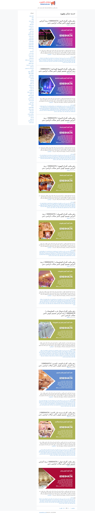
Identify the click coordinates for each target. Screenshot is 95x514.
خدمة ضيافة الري (56, 60)
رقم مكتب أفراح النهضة (43, 205)
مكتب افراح (72, 250)
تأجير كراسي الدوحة (68, 156)
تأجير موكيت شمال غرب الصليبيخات (59, 352)
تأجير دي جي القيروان (62, 251)
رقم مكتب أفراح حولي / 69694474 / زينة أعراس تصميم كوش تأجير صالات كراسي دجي (57, 463)
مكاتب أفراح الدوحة (47, 158)
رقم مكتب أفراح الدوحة (43, 157)
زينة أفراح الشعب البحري (51, 403)
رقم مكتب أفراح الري (50, 60)
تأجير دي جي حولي (62, 498)
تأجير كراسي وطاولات (45, 107)
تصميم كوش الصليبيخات (65, 301)
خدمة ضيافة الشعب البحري (69, 403)
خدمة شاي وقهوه (61, 60)
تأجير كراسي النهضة (68, 204)
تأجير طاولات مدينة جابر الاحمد (68, 450)
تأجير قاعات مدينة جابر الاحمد (59, 450)
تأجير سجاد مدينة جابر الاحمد (52, 449)
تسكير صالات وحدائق (62, 108)
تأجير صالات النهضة (50, 203)
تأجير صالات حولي (51, 498)
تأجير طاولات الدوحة (44, 155)
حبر (33, 49)
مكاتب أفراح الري (54, 61)
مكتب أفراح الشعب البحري (45, 404)
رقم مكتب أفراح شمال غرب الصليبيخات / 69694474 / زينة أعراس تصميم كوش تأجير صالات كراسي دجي (59, 313)
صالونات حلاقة (31, 73)
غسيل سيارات (31, 76)
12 (63, 508)
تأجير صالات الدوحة (50, 155)
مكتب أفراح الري (45, 61)
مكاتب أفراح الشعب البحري (58, 404)
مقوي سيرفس (31, 108)
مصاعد (32, 105)
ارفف (33, 17)
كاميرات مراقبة (31, 95)
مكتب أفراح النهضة (66, 207)
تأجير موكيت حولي (57, 499)
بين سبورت (32, 27)
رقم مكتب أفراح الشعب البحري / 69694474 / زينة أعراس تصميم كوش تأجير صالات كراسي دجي (57, 364)
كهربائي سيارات (31, 98)
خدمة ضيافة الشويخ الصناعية (64, 109)
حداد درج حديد (31, 54)
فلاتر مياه (32, 81)
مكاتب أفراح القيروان (42, 254)
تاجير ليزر (66, 108)
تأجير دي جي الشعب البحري (61, 400)
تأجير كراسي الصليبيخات (61, 300)
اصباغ (33, 19)
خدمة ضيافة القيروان (48, 253)
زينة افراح (40, 60)
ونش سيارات (31, 122)
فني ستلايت (32, 86)
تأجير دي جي (67, 155)
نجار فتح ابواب (31, 115)
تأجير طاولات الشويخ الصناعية (71, 107)
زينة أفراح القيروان (69, 254)
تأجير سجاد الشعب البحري (53, 400)
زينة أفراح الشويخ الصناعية (45, 109)
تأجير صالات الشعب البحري (45, 400)
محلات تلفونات (31, 103)
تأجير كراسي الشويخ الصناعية (53, 107)
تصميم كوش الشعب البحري (59, 402)
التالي (60, 508)
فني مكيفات (31, 93)
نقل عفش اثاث (31, 120)
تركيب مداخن (31, 36)
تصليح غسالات (31, 46)
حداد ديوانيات (31, 56)
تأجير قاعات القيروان (72, 252)
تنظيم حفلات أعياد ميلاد (46, 108)
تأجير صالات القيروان (49, 251)
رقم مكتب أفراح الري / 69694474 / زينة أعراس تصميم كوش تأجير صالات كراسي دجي (57, 22)
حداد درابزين (31, 53)
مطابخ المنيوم (31, 107)
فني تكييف (32, 83)
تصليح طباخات (31, 44)
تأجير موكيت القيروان (52, 252)
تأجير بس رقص (72, 155)
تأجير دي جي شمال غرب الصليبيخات (60, 350)
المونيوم (32, 22)
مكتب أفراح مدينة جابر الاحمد (71, 455)
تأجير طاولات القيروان (43, 251)
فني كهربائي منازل (30, 92)
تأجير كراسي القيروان (65, 252)
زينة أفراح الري (44, 60)
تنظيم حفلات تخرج (67, 60)
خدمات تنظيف (31, 63)
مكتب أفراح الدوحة (72, 159)
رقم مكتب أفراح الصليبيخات (68, 302)
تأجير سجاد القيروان (55, 251)
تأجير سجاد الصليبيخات (54, 299)
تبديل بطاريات (31, 29)
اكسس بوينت (31, 20)
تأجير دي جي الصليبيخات (61, 299)
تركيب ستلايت (31, 32)
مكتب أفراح (50, 61)
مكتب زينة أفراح (70, 62)
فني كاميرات (31, 90)
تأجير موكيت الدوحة (55, 156)
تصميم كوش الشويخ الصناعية (54, 108)
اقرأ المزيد (49, 54)
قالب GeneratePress (42, 512)
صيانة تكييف (31, 75)
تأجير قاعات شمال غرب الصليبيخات (52, 351)
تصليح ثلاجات (31, 41)
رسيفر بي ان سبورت (30, 64)
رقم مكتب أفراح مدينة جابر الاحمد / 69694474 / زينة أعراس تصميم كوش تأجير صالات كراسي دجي (57, 413)
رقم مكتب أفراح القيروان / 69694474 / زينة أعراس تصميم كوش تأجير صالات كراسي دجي (58, 215)
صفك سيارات (69, 61)
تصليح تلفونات (31, 39)
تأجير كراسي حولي (70, 499)
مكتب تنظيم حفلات (67, 111)
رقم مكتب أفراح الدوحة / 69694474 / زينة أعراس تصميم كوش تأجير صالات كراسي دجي (58, 119)
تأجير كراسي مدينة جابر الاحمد (50, 450)
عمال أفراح (65, 61)
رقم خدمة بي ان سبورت (29, 68)
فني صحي (32, 88)
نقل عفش (32, 119)
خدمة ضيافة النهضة (50, 205)
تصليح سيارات (31, 42)
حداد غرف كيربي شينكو (29, 59)
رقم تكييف (32, 66)
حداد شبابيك (31, 58)
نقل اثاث (32, 117)
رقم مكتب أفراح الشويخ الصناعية (54, 109)
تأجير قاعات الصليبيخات (68, 300)
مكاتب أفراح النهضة (47, 206)
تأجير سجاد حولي (56, 498)
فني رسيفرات (31, 85)
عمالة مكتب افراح (60, 61)
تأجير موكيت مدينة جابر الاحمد (70, 451)
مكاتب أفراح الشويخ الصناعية (51, 110)
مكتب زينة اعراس (65, 62)
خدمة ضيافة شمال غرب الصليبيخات (47, 353)
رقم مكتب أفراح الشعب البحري (60, 403)
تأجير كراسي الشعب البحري (56, 401)
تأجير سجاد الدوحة (56, 155)
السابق (73, 508)
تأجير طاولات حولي (45, 498)
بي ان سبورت (31, 26)
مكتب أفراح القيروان (68, 255)
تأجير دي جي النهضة (62, 203)
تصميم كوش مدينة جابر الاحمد (52, 451)
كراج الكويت (31, 97)
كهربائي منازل (31, 100)
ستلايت (32, 70)
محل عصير (32, 102)
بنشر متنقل (32, 24)
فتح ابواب (32, 78)
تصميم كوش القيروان (72, 253)
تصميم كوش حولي (42, 499)
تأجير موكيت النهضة (55, 204)
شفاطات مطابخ (31, 71)
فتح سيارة (32, 80)
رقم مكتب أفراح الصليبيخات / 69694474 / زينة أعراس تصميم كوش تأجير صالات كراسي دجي (57, 263)
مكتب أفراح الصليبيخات (56, 303)
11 (64, 508)
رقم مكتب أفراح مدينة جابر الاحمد (52, 452)
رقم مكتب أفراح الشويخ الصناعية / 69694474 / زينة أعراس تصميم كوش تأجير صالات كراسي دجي (57, 70)
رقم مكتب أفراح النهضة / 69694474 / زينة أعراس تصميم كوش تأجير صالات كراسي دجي (58, 167)
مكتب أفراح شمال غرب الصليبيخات (50, 355)
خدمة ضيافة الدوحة (50, 157)
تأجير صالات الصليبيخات (47, 299)
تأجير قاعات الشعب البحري (64, 401)
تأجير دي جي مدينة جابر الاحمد (60, 449)
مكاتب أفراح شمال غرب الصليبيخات (64, 355)
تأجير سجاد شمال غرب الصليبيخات (49, 350)
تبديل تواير (32, 31)
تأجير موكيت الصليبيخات (46, 300)
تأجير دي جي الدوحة (62, 155)
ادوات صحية (31, 15)
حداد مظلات (31, 61)
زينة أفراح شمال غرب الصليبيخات (60, 354)
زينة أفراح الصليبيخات (60, 302)
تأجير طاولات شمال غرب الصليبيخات (63, 351)
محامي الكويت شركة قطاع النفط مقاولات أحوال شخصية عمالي (47, 7)
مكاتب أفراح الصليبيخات (67, 303)
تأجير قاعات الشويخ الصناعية (62, 107)
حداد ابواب (32, 51)
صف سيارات (73, 61)
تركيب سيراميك (31, 34)
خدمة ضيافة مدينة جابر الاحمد (61, 452)
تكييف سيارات (31, 48)
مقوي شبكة (32, 110)
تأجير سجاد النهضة (56, 203)
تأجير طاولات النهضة (44, 203)
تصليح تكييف (31, 37)
